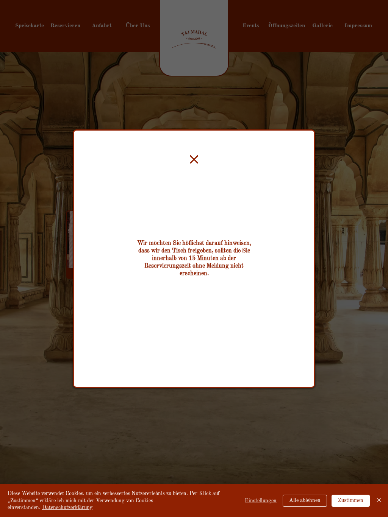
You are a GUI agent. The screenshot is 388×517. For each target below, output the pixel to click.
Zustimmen (350, 500)
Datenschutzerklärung (67, 507)
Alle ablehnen (305, 500)
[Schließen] (378, 500)
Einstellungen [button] (261, 500)
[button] (194, 159)
